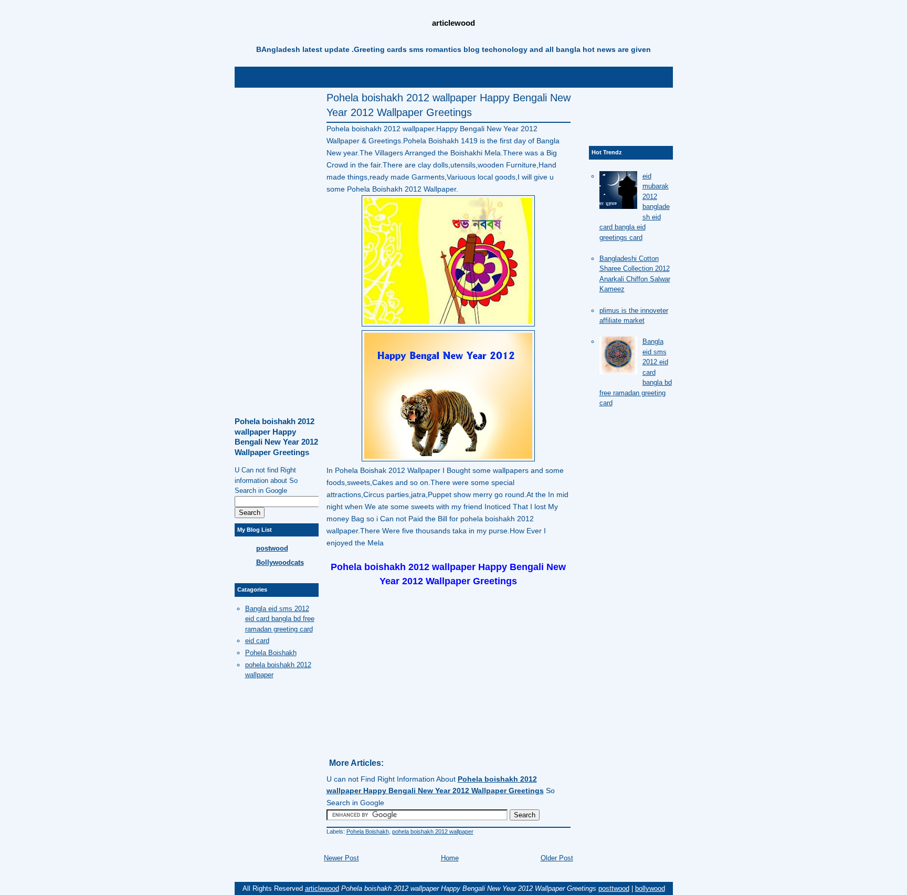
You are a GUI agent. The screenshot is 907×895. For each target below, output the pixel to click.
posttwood (613, 888)
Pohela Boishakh (367, 831)
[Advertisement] (453, 76)
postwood (272, 548)
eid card (257, 641)
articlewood (453, 22)
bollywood (650, 888)
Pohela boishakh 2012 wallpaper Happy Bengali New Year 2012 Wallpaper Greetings (448, 105)
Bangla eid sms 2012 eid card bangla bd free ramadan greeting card (279, 619)
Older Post (557, 858)
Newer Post (341, 858)
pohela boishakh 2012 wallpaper (432, 831)
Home (450, 858)
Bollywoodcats (280, 562)
